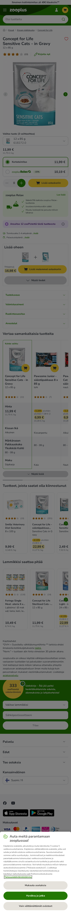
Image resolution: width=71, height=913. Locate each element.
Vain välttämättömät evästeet (35, 906)
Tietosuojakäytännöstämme (18, 877)
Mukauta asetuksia (35, 885)
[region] (35, 872)
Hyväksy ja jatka (35, 895)
